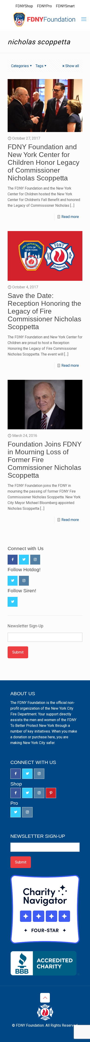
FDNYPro (44, 6)
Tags (39, 66)
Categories (20, 66)
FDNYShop (24, 6)
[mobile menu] (84, 19)
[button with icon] (13, 560)
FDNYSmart (65, 6)
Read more (70, 217)
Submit (18, 652)
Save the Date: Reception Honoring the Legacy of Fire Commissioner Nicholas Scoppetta (44, 311)
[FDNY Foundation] (45, 19)
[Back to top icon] (45, 998)
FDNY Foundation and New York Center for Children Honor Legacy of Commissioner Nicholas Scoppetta (43, 162)
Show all (72, 66)
